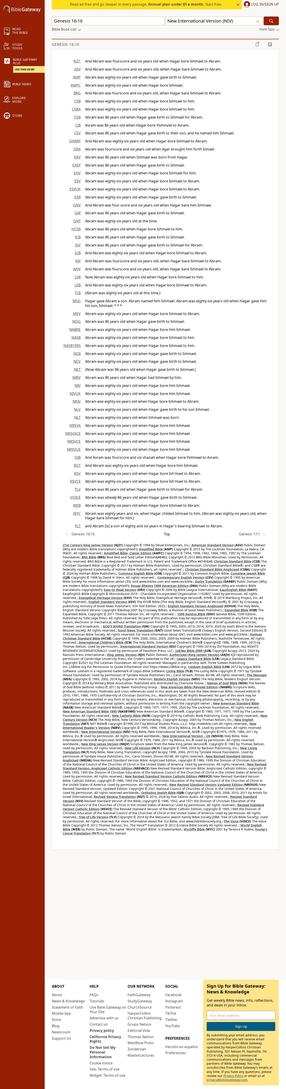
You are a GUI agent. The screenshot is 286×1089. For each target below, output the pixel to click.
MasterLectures (141, 1055)
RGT (77, 465)
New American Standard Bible (236, 703)
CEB (77, 117)
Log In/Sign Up (265, 4)
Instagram (174, 1001)
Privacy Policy (233, 1076)
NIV (78, 385)
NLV (77, 409)
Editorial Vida (139, 1030)
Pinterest (173, 1007)
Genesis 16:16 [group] (65, 44)
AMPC (76, 85)
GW (78, 213)
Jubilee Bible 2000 (188, 651)
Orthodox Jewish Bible (158, 793)
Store (56, 1019)
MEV (77, 313)
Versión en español (181, 1046)
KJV (78, 261)
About (57, 994)
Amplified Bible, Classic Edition (127, 553)
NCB (77, 353)
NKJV (77, 401)
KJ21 (77, 61)
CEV (77, 133)
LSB (78, 277)
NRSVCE (74, 441)
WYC (77, 513)
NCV (77, 361)
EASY (76, 165)
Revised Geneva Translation (115, 797)
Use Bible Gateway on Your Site (108, 1009)
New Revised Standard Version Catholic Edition (161, 776)
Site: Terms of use (105, 1069)
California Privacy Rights (105, 1039)
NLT (77, 417)
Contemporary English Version (180, 577)
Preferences (175, 1052)
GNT (77, 221)
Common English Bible (135, 573)
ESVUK (75, 189)
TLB (78, 292)
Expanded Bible (236, 610)
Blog (55, 1025)
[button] (260, 4)
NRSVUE (74, 449)
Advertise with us (104, 1018)
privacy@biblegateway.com (227, 1080)
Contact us (99, 1024)
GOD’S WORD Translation (122, 626)
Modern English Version (172, 679)
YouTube (172, 1025)
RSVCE (75, 481)
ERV (77, 157)
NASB (76, 337)
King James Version (122, 655)
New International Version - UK (186, 736)
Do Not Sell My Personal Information (103, 1052)
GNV (77, 205)
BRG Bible (89, 557)
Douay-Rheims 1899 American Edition (160, 586)
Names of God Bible (222, 683)
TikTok (170, 1013)
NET (77, 369)
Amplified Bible (151, 549)
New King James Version (100, 744)
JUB (78, 252)
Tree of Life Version (93, 817)
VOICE (75, 497)
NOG (76, 321)
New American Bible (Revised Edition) (190, 687)
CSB (77, 101)
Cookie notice (101, 1063)
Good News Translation (136, 630)
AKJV (77, 269)
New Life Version (138, 748)
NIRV (76, 377)
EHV (77, 173)
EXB (77, 197)
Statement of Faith (67, 1007)
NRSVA (75, 425)
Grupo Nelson (139, 1024)
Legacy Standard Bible (194, 659)
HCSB (76, 229)
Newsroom (61, 1032)
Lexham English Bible (204, 667)
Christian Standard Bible (232, 561)
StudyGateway (140, 1001)
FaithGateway (139, 994)
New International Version (101, 732)
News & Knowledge (68, 1001)
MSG (77, 300)
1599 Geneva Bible (191, 614)
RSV (77, 473)
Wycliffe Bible (194, 829)
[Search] (271, 21)
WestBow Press (141, 1042)
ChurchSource (140, 1007)
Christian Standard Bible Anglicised (212, 569)
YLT (78, 526)
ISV (78, 245)
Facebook (173, 994)
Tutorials (97, 1001)
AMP (77, 77)
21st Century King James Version (88, 545)
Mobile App (61, 1013)
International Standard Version (144, 646)
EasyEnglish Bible (233, 590)
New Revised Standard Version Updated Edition (206, 784)
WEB (77, 505)
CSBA (76, 109)
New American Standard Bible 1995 (90, 711)
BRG (77, 93)
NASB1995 (72, 345)
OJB (78, 457)
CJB (78, 125)
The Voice (231, 821)
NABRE (75, 329)
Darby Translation (208, 581)
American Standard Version (212, 545)
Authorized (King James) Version (194, 655)
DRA (77, 149)
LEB (78, 285)
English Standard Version (107, 602)
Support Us (61, 1038)
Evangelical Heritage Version (101, 598)
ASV (77, 69)
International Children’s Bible (101, 642)
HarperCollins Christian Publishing (145, 1015)
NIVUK (75, 393)
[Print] (269, 44)
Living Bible (175, 671)
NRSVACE (73, 433)
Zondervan (137, 1049)
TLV (78, 489)
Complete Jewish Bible (248, 573)
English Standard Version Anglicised (195, 606)
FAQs (94, 994)
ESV (77, 181)
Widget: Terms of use (107, 1075)
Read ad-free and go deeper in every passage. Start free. (146, 4)
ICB (78, 237)
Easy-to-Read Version (120, 590)
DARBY (75, 141)
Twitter (171, 1019)
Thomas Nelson (141, 1036)
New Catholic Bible (126, 715)
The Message (257, 675)
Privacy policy (102, 1030)
